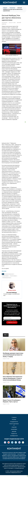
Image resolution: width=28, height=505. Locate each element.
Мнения (14, 431)
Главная (5, 7)
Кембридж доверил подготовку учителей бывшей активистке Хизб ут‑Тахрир (13, 354)
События (14, 427)
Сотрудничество (14, 421)
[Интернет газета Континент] (14, 448)
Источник (4, 271)
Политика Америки (13, 275)
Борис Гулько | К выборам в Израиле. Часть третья (11, 401)
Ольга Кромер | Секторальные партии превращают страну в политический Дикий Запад (12, 378)
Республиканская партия (7, 277)
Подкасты (14, 433)
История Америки (6, 275)
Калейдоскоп (14, 435)
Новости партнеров (14, 423)
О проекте (14, 417)
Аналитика (12, 7)
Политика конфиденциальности (13, 472)
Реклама (14, 419)
